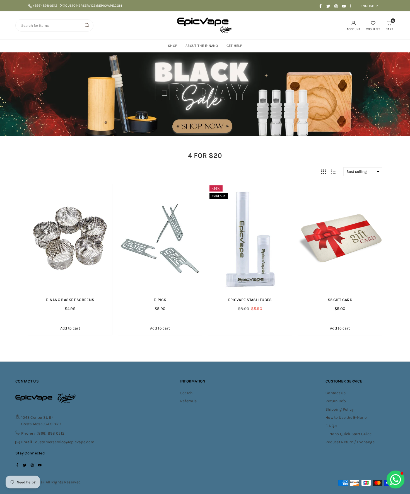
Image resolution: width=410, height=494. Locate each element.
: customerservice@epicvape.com (57, 442)
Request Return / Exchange (350, 442)
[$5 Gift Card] (340, 238)
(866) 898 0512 (42, 433)
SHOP (172, 45)
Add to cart (70, 328)
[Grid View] (323, 172)
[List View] (333, 172)
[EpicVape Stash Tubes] (250, 238)
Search (186, 393)
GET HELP (234, 45)
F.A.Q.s (331, 425)
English (367, 6)
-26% (216, 188)
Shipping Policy (339, 409)
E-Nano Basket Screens (70, 299)
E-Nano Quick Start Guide (348, 434)
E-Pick (160, 299)
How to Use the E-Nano (346, 417)
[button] (389, 25)
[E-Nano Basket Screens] (70, 238)
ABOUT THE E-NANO (201, 45)
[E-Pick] (160, 238)
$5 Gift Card (340, 299)
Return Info (335, 401)
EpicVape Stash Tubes (250, 299)
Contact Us (335, 393)
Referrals (188, 401)
